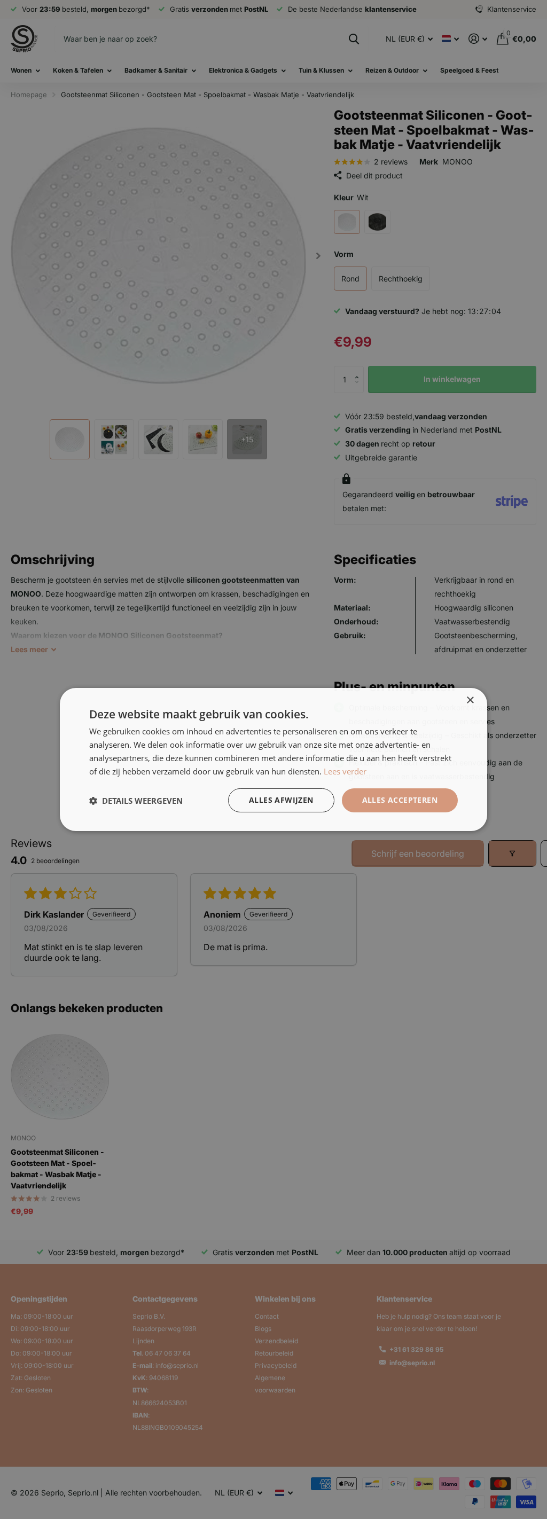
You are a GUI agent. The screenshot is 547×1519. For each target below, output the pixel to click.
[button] (136, 800)
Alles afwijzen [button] (281, 800)
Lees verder (345, 771)
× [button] (470, 700)
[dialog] (273, 759)
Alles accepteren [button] (399, 800)
